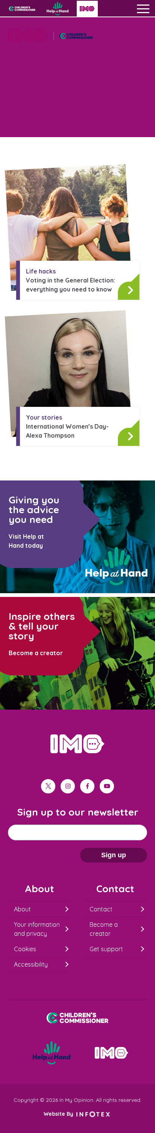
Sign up (113, 855)
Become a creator (104, 929)
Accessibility (31, 964)
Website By (59, 1113)
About (22, 909)
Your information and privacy (37, 929)
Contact (101, 909)
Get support (106, 949)
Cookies (25, 949)
